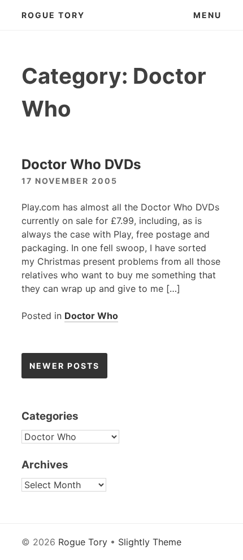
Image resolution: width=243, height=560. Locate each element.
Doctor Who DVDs (81, 164)
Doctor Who (91, 315)
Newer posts (64, 366)
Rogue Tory (53, 15)
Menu (207, 15)
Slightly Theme (149, 542)
